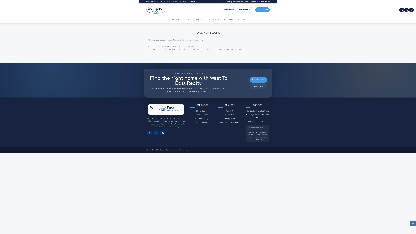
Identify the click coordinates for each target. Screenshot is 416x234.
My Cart (411, 10)
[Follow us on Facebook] (156, 133)
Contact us (229, 115)
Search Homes (228, 9)
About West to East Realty (229, 123)
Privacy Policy (229, 119)
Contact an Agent (202, 123)
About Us (230, 111)
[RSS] (162, 133)
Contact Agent (262, 9)
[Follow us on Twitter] (149, 133)
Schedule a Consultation (260, 1)
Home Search (201, 111)
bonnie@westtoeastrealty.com (236, 1)
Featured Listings (245, 9)
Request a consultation (257, 121)
